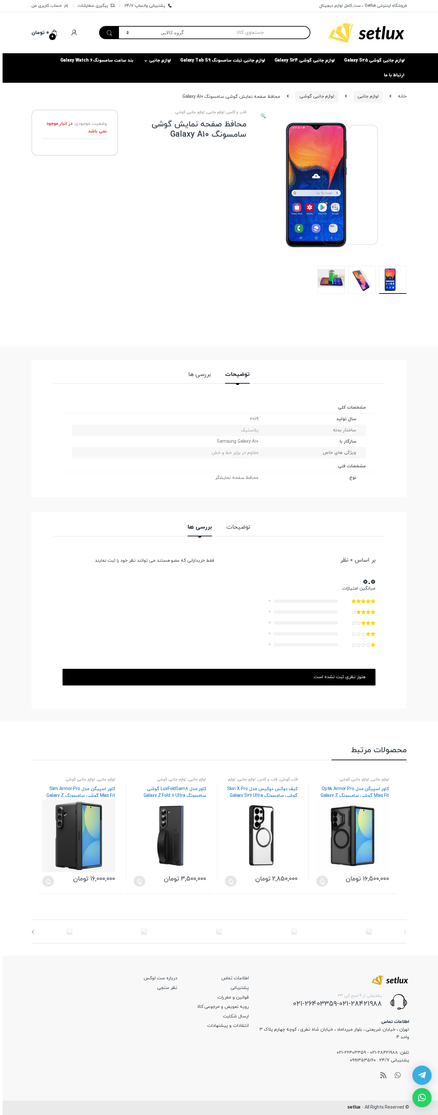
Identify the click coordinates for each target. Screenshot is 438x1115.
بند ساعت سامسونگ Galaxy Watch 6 (97, 60)
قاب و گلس (236, 112)
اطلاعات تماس (235, 978)
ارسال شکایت (236, 1016)
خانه (402, 96)
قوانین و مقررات (233, 997)
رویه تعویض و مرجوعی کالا (223, 1007)
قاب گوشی (289, 779)
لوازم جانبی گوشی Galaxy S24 (304, 60)
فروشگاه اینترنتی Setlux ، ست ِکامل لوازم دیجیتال (363, 6)
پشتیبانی (240, 988)
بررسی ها (199, 375)
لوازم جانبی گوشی (316, 96)
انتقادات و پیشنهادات (228, 1026)
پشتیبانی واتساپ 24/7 (144, 6)
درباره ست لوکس (160, 978)
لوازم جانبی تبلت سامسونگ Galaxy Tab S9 (222, 60)
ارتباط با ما (394, 75)
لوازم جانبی (160, 60)
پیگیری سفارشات (93, 6)
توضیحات (237, 375)
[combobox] (250, 32)
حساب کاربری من (46, 6)
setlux (353, 1107)
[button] (263, 117)
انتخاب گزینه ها (48, 881)
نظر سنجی (167, 988)
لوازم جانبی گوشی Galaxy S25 (374, 60)
